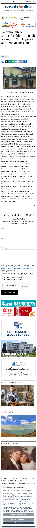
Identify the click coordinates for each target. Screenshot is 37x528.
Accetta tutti (18, 523)
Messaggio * (5, 248)
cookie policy (26, 499)
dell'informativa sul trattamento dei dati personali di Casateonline (18, 267)
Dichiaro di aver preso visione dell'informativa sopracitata (13, 278)
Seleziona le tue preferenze (18, 519)
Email (3, 238)
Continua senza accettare (18, 514)
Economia (4, 47)
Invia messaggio (10, 292)
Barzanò (5, 56)
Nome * (3, 228)
